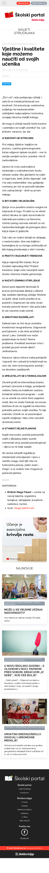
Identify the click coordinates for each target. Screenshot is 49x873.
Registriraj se (38, 3)
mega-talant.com (24, 508)
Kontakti (24, 806)
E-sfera (24, 817)
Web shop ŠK (24, 821)
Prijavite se (23, 3)
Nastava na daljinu (24, 810)
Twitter (6, 84)
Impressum (24, 793)
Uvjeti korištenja (24, 789)
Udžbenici (24, 813)
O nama (24, 802)
